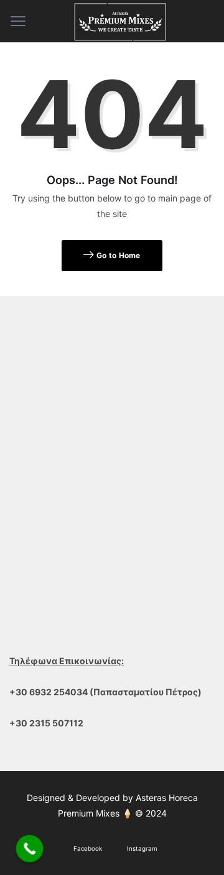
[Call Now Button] (30, 849)
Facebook (87, 848)
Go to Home (118, 255)
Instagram (142, 848)
